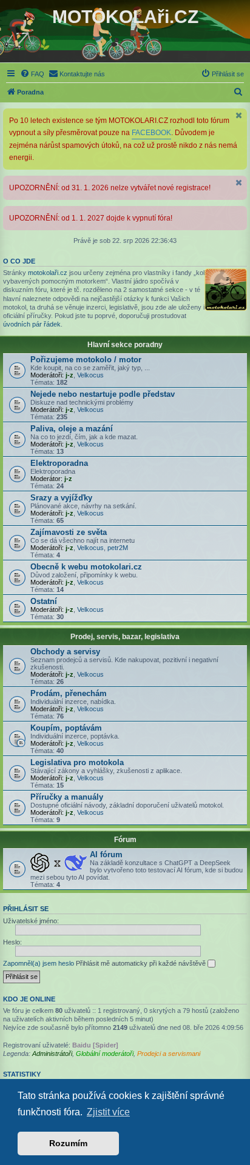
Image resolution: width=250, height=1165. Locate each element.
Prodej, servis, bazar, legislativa (125, 636)
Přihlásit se (26, 908)
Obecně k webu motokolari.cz (86, 566)
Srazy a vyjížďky (61, 497)
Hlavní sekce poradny (125, 344)
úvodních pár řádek (32, 324)
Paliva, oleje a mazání (71, 428)
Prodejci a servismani (168, 1053)
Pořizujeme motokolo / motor (85, 359)
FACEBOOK (151, 132)
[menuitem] (32, 74)
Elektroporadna (59, 463)
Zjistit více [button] (108, 1112)
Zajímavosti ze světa (68, 532)
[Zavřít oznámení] (239, 115)
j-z (69, 375)
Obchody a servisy (65, 651)
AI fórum (106, 854)
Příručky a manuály (66, 797)
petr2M (117, 547)
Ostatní (43, 601)
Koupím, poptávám (66, 727)
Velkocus (90, 375)
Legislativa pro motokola (77, 762)
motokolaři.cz (47, 272)
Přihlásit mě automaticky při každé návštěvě (142, 963)
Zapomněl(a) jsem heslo (38, 963)
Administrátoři (52, 1053)
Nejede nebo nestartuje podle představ (102, 394)
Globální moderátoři (104, 1053)
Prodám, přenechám (68, 693)
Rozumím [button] (68, 1143)
